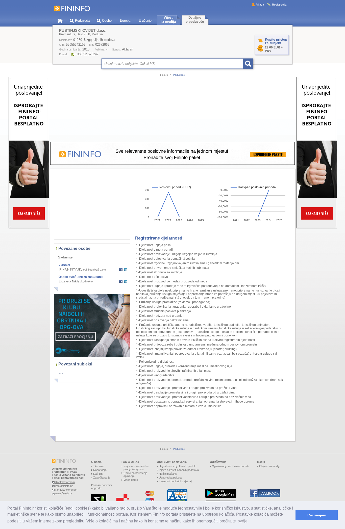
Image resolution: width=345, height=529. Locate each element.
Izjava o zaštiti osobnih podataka (179, 469)
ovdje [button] (243, 521)
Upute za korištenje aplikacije (135, 474)
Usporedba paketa (170, 477)
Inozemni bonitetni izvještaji (175, 481)
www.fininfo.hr (63, 493)
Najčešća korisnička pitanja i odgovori (136, 468)
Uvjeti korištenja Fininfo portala (177, 466)
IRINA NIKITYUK (70, 269)
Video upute (131, 479)
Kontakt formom (65, 482)
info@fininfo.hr (64, 485)
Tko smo (98, 466)
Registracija (279, 4)
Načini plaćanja (168, 473)
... (61, 372)
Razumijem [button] (316, 515)
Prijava (260, 4)
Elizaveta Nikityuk (71, 281)
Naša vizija (100, 469)
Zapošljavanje (101, 477)
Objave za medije (269, 466)
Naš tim (98, 473)
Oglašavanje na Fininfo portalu (230, 466)
